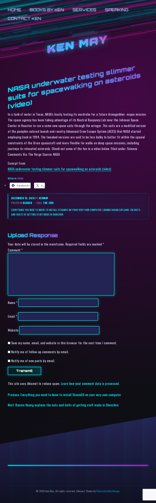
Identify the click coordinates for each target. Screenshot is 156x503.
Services (84, 9)
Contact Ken (24, 18)
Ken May (78, 45)
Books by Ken (47, 9)
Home (14, 9)
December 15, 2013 (23, 198)
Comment (15, 250)
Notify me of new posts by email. (33, 360)
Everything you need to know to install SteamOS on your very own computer (56, 210)
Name (13, 302)
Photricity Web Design (107, 491)
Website (13, 330)
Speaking (116, 9)
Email (12, 316)
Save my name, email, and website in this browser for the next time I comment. (64, 342)
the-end (48, 203)
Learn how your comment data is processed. (90, 383)
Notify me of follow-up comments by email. (40, 351)
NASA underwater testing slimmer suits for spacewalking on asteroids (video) (59, 169)
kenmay (43, 198)
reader (27, 203)
